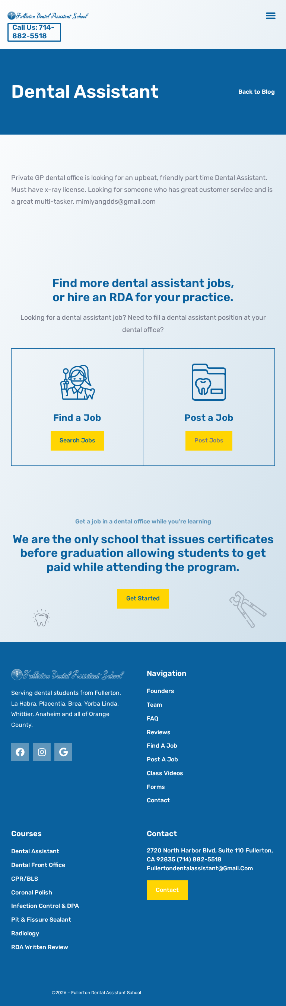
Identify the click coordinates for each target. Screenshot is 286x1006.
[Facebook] (20, 752)
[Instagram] (42, 752)
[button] (271, 15)
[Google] (63, 752)
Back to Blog (256, 91)
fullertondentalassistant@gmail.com (200, 868)
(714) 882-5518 (199, 859)
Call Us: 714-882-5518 (33, 31)
